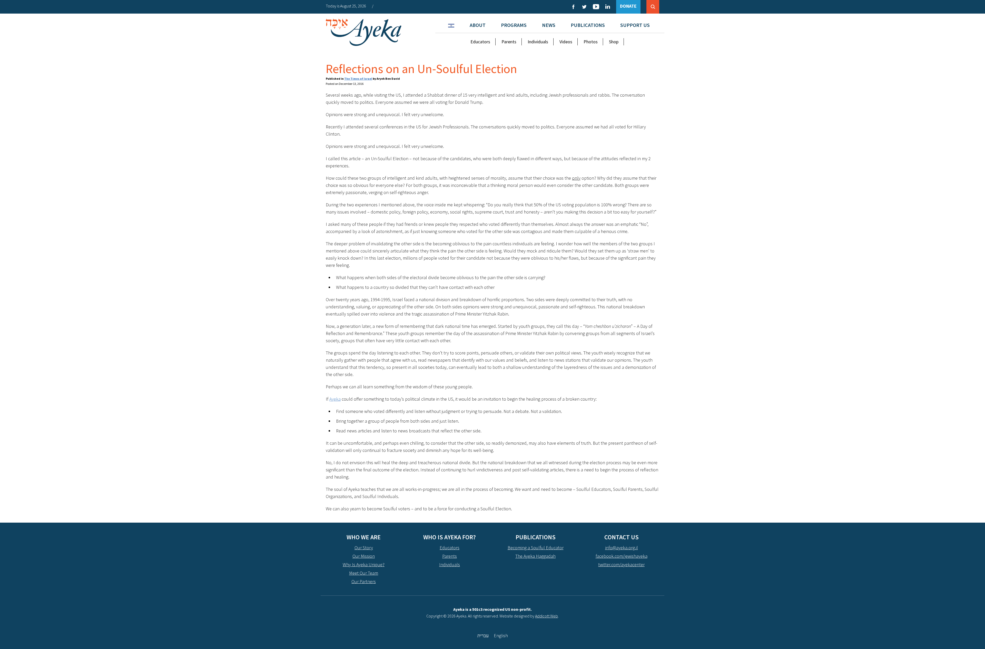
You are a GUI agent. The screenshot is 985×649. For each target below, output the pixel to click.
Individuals (538, 42)
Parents (508, 42)
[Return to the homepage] (363, 32)
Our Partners (363, 581)
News (548, 25)
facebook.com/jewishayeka (621, 556)
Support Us (635, 25)
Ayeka (335, 399)
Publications (588, 25)
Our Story (363, 548)
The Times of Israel (358, 78)
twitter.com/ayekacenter (621, 564)
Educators (480, 42)
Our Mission (363, 556)
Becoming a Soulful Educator (536, 548)
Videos (565, 42)
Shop (613, 42)
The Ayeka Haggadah (535, 556)
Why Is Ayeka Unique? (364, 564)
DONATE (628, 6)
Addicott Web (546, 615)
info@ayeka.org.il (621, 548)
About (478, 25)
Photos (591, 42)
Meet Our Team (363, 573)
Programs (514, 25)
